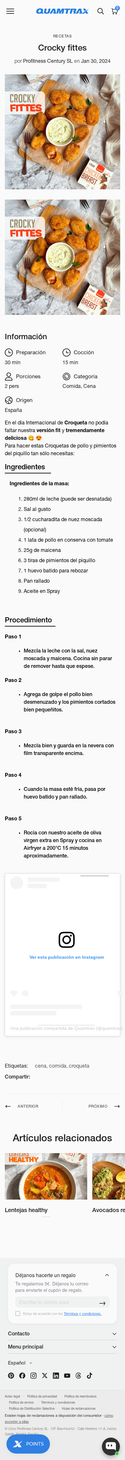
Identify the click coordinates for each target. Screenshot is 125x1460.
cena (40, 1065)
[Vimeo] (78, 1376)
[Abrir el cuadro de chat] (111, 1447)
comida (57, 1065)
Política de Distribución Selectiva (31, 1409)
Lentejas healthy (26, 1210)
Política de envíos (21, 1402)
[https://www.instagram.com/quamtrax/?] (33, 1376)
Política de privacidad (42, 1396)
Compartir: (17, 1076)
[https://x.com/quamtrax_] (45, 1376)
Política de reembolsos (80, 1396)
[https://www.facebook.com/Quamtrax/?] (22, 1376)
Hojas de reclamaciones (79, 1409)
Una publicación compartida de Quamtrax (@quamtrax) (66, 1028)
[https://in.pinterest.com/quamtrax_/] (11, 1376)
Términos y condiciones (58, 1402)
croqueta (79, 1065)
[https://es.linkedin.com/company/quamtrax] (56, 1376)
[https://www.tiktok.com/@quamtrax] (90, 1376)
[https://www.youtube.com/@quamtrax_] (67, 1376)
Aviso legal (12, 1396)
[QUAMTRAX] (62, 11)
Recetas (62, 36)
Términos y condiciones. (83, 1313)
